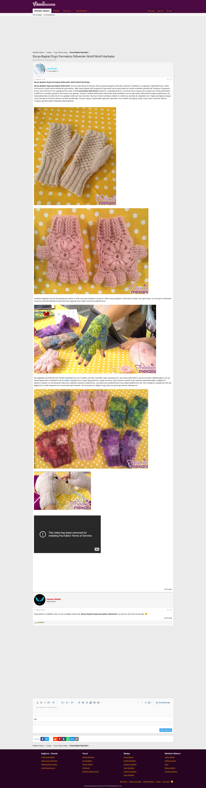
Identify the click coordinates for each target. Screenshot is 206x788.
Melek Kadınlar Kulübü (49, 764)
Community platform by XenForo (103, 786)
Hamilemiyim (81, 11)
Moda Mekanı (128, 757)
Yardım (158, 781)
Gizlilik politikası (148, 781)
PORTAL (56, 11)
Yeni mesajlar (37, 15)
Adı (35, 719)
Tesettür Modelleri (130, 771)
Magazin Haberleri (130, 764)
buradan (66, 380)
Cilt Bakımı (86, 768)
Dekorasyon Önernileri (49, 761)
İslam (167, 764)
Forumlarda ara (49, 15)
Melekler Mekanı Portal (90, 771)
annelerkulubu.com (48, 768)
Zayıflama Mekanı (171, 771)
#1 (171, 79)
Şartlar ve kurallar (135, 781)
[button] (68, 11)
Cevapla (169, 589)
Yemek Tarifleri (87, 764)
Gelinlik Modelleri (130, 761)
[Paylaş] (167, 79)
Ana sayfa (166, 781)
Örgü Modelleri (129, 768)
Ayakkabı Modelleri (48, 757)
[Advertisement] (103, 34)
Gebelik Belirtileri (88, 757)
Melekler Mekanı (42, 11)
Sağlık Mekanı (170, 757)
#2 (171, 610)
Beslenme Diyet (170, 761)
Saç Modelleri (87, 761)
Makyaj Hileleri (170, 768)
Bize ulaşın (123, 781)
